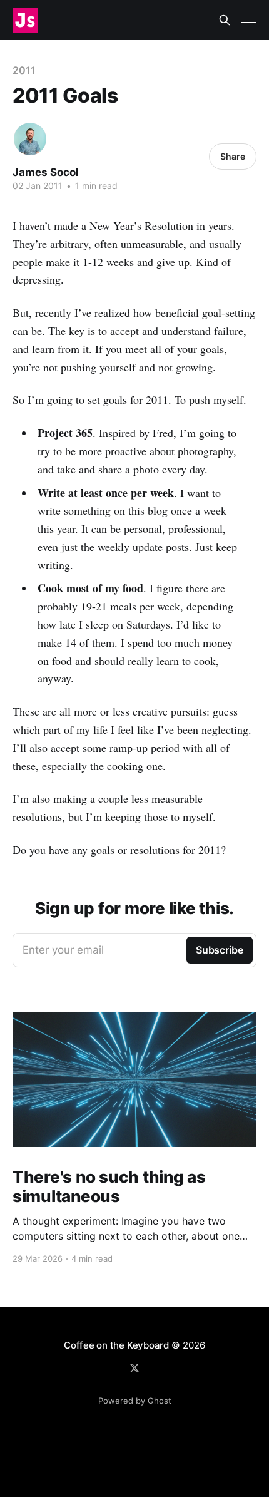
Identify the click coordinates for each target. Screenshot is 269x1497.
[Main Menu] (249, 20)
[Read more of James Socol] (30, 139)
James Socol (46, 172)
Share (232, 156)
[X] (134, 1368)
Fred (163, 432)
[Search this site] (225, 20)
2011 (24, 70)
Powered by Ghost (134, 1401)
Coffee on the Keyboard (116, 1345)
